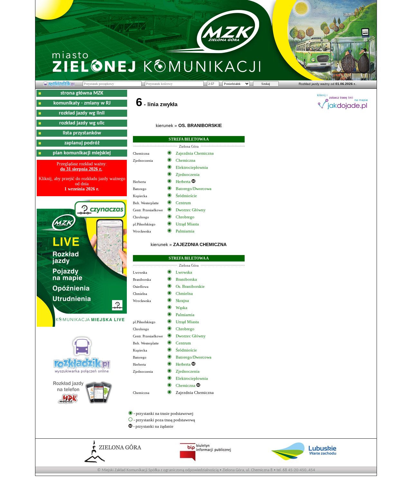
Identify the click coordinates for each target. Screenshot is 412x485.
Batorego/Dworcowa (193, 188)
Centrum (183, 202)
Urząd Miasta (187, 224)
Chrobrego (185, 217)
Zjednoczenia (188, 174)
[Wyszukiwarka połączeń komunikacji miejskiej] (59, 85)
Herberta (183, 181)
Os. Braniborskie (190, 286)
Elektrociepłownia (192, 167)
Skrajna (182, 300)
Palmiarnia (185, 231)
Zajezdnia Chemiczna (195, 153)
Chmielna (184, 293)
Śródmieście (186, 195)
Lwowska (184, 272)
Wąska (181, 307)
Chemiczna (185, 160)
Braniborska (186, 279)
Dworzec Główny (191, 209)
